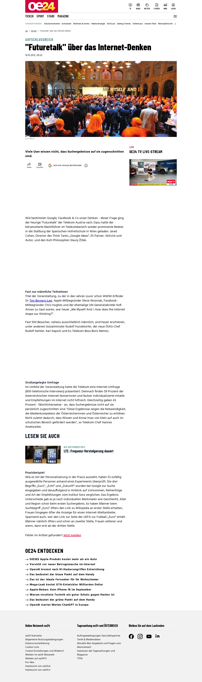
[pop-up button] (166, 180)
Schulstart (66, 23)
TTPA (80, 659)
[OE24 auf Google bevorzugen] (86, 165)
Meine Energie (98, 23)
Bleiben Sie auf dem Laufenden (146, 625)
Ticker (29, 16)
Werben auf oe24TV (36, 659)
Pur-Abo (29, 662)
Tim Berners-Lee (41, 300)
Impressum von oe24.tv (37, 670)
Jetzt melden (72, 535)
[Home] (26, 31)
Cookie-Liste (32, 647)
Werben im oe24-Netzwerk (39, 655)
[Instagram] (140, 636)
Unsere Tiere (150, 23)
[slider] (145, 180)
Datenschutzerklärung (37, 643)
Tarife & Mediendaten (89, 640)
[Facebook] (131, 636)
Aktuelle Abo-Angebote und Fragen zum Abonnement (99, 645)
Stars (50, 16)
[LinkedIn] (157, 636)
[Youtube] (149, 636)
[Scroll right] (175, 23)
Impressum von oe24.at (37, 666)
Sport (40, 16)
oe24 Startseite (33, 636)
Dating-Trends (124, 23)
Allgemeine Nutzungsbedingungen (44, 640)
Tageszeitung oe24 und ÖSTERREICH (97, 625)
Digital (33, 31)
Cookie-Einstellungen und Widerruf (44, 651)
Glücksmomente (52, 23)
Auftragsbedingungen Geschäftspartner (98, 636)
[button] (134, 180)
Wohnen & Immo (81, 23)
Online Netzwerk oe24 (37, 625)
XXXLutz (111, 23)
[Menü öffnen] (175, 16)
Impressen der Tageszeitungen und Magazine (96, 653)
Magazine (63, 16)
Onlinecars (138, 23)
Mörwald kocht (165, 23)
